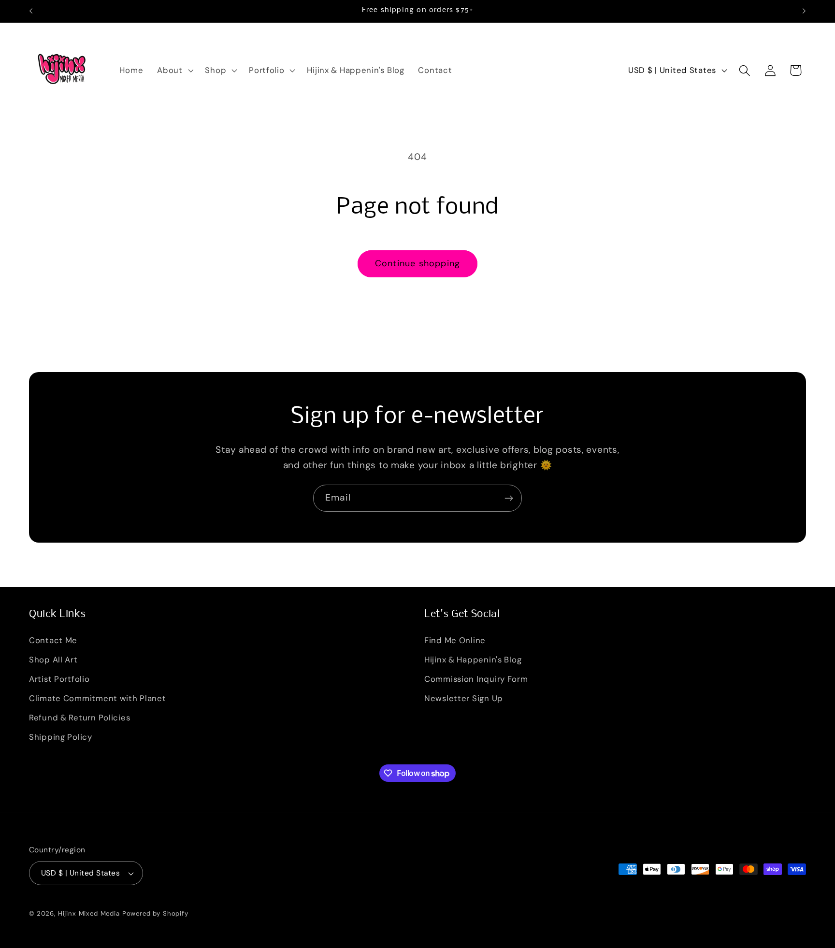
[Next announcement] (804, 11)
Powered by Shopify (155, 913)
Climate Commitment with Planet (97, 698)
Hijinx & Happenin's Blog (472, 659)
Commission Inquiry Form (476, 679)
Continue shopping (417, 263)
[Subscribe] (508, 498)
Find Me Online (455, 640)
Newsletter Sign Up (463, 698)
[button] (174, 70)
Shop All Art (53, 659)
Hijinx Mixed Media (89, 913)
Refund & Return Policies (79, 717)
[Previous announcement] (31, 11)
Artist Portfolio (59, 679)
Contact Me (53, 640)
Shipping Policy (60, 737)
